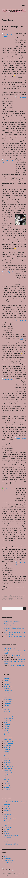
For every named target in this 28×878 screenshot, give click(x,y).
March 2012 (7, 785)
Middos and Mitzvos (10, 819)
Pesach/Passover (9, 823)
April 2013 (6, 758)
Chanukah (7, 804)
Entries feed (7, 858)
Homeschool (14, 595)
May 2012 (6, 781)
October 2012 (7, 770)
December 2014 (8, 716)
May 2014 (6, 730)
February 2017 (8, 688)
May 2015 (6, 707)
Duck (22, 338)
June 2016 (6, 693)
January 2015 (7, 714)
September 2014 (8, 722)
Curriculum (7, 806)
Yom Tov (11, 599)
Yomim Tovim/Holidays (11, 844)
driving (16, 596)
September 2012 (8, 772)
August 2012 (7, 775)
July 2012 (6, 777)
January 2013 (7, 764)
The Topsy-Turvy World (17, 665)
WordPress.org (8, 863)
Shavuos (6, 829)
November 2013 (8, 743)
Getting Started (8, 808)
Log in (5, 856)
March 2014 (7, 735)
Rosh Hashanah (8, 827)
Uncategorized (8, 837)
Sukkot (21, 598)
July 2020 (6, 680)
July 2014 (6, 726)
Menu (23, 5)
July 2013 (6, 751)
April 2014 (7, 733)
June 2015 (6, 705)
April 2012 (7, 783)
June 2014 (6, 728)
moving (21, 596)
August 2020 (7, 678)
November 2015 (8, 699)
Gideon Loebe (8, 649)
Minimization (8, 821)
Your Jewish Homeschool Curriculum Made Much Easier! (14, 651)
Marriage (6, 816)
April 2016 (7, 695)
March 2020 (7, 682)
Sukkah (13, 598)
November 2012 (8, 768)
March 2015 (7, 711)
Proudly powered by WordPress (11, 875)
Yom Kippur (7, 842)
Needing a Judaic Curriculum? (12, 621)
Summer (6, 833)
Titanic (7, 599)
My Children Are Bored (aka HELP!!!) (14, 636)
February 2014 (8, 737)
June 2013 (6, 754)
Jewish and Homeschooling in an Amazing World (14, 873)
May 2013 (6, 756)
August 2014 (7, 724)
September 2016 (8, 690)
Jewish (19, 595)
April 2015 (7, 709)
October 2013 (7, 745)
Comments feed (8, 860)
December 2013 (8, 741)
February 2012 (8, 787)
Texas (3, 599)
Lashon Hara (7, 814)
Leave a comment (18, 599)
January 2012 (7, 789)
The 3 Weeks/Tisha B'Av (11, 835)
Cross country (11, 596)
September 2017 (8, 686)
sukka (9, 598)
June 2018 (6, 684)
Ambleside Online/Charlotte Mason (14, 802)
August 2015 (7, 703)
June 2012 (6, 779)
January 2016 (7, 697)
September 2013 (8, 747)
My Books (17, 657)
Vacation (6, 840)
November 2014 (8, 718)
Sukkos (23, 595)
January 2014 (7, 739)
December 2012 (8, 766)
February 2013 (8, 762)
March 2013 (7, 760)
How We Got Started (17, 655)
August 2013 (7, 749)
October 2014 (7, 720)
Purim (5, 825)
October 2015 (7, 701)
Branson (6, 596)
